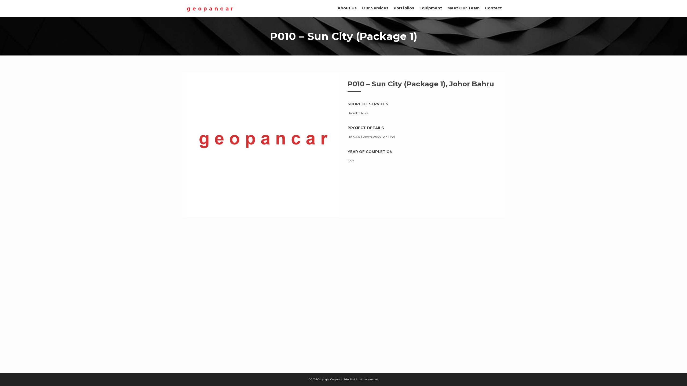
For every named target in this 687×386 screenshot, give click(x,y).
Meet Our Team (463, 8)
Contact (493, 8)
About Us (347, 8)
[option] (263, 144)
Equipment (430, 8)
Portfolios (404, 8)
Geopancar (211, 8)
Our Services (375, 8)
